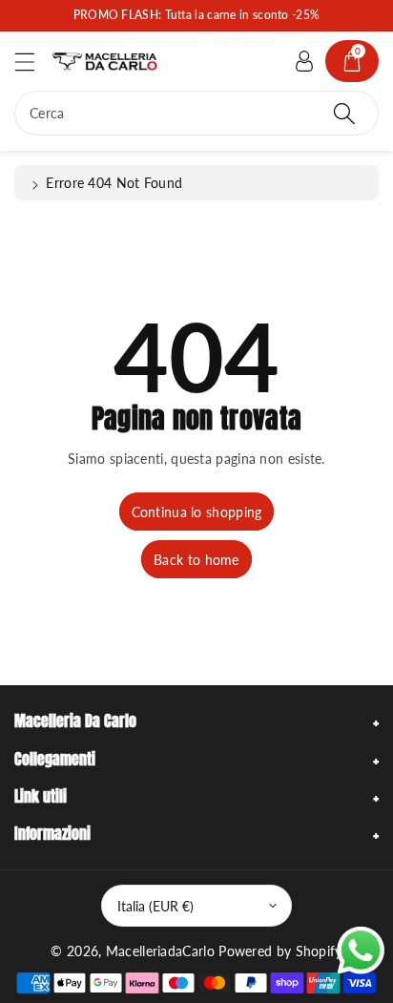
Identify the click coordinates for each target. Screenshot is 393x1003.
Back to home (196, 560)
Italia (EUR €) (155, 906)
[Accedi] (304, 61)
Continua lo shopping (197, 512)
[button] (33, 61)
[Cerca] (344, 113)
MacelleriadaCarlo (160, 951)
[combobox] (196, 113)
